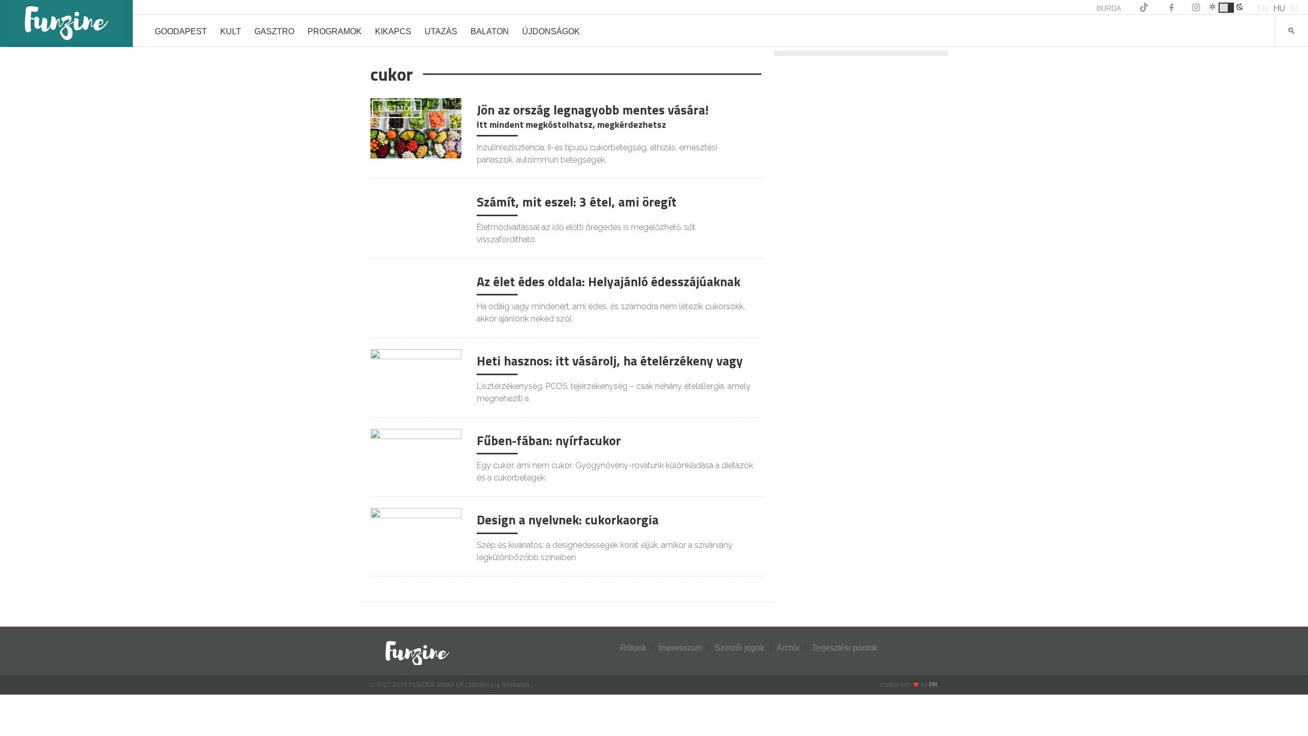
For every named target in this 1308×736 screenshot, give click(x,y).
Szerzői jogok (739, 647)
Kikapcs (393, 31)
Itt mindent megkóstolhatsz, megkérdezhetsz (571, 124)
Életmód (396, 108)
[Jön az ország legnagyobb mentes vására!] (415, 127)
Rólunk (633, 647)
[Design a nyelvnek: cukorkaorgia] (415, 537)
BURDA (1108, 8)
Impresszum (681, 647)
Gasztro (274, 31)
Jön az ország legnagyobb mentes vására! (593, 110)
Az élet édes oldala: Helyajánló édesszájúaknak (608, 281)
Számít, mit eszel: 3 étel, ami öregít (576, 202)
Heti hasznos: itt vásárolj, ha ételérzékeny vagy (610, 361)
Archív (788, 647)
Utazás (441, 31)
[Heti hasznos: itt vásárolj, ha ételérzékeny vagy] (415, 378)
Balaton (490, 31)
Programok (335, 31)
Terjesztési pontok (844, 647)
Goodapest (181, 31)
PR (933, 684)
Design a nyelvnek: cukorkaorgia (568, 520)
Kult (230, 31)
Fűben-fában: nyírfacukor (549, 440)
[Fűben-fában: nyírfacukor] (415, 458)
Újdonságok (551, 31)
